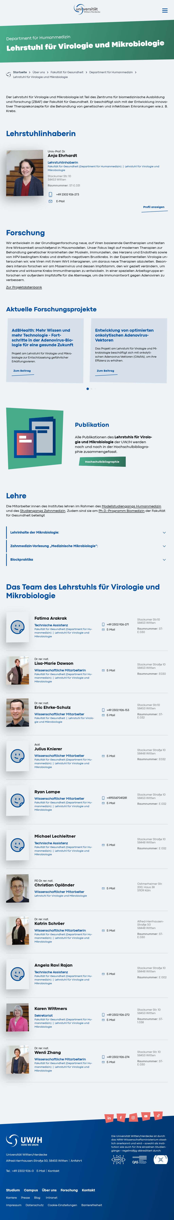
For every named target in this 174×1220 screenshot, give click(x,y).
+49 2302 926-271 (118, 624)
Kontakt (53, 1171)
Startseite (20, 72)
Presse (25, 1197)
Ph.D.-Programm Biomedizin (122, 511)
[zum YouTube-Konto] (146, 1117)
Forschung (69, 1190)
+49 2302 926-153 (118, 710)
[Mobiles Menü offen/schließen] (165, 10)
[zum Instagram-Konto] (133, 1117)
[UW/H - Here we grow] (87, 9)
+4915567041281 (117, 797)
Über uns (39, 72)
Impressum (13, 1205)
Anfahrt (76, 1160)
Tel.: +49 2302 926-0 (20, 1171)
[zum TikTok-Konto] (158, 1116)
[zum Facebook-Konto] (121, 1118)
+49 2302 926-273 (67, 194)
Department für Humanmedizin (111, 72)
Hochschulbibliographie (102, 461)
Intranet (51, 1197)
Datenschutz (35, 1205)
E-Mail (60, 201)
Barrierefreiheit (91, 1205)
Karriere (11, 1197)
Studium (13, 1190)
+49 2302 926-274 (118, 1057)
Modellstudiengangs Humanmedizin (131, 506)
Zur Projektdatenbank (24, 287)
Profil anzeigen (153, 207)
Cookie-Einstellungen (62, 1205)
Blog (37, 1197)
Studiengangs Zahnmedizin (42, 511)
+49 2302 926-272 (118, 1014)
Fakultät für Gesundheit (67, 72)
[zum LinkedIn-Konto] (109, 1119)
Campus (31, 1190)
